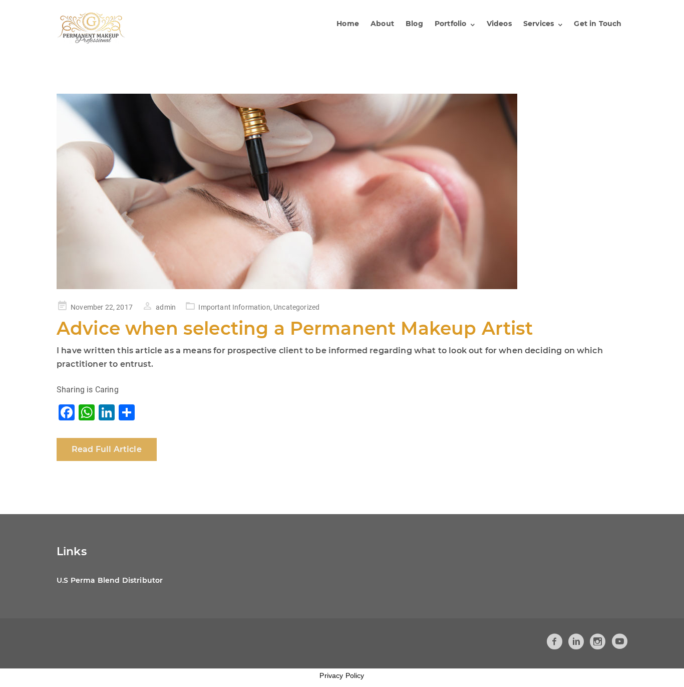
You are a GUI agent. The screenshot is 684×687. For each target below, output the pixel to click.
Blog (414, 23)
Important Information (234, 307)
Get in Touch (597, 23)
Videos (499, 23)
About (382, 23)
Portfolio (450, 23)
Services (538, 23)
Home (347, 23)
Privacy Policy (341, 675)
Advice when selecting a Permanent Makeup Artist (295, 328)
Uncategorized (296, 307)
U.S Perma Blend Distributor (110, 580)
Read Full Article (107, 449)
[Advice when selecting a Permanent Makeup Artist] (342, 191)
